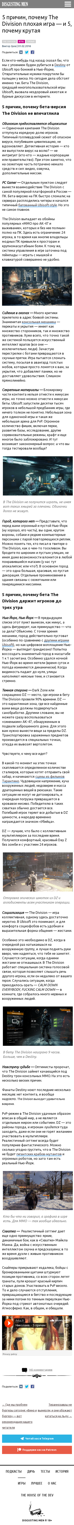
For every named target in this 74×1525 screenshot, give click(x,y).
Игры (21, 1483)
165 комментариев (40, 1369)
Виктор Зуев (9, 46)
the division (9, 41)
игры (21, 41)
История (62, 1471)
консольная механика (39, 322)
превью (31, 41)
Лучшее (36, 1483)
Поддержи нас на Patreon (39, 1449)
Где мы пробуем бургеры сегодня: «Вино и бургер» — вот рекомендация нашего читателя (19, 1416)
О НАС (52, 1483)
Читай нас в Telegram (39, 1438)
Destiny (60, 65)
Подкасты (14, 1471)
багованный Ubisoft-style (37, 205)
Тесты (45, 1471)
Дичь (31, 1471)
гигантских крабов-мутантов (39, 1154)
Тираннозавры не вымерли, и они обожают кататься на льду (55, 1410)
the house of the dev (37, 1495)
